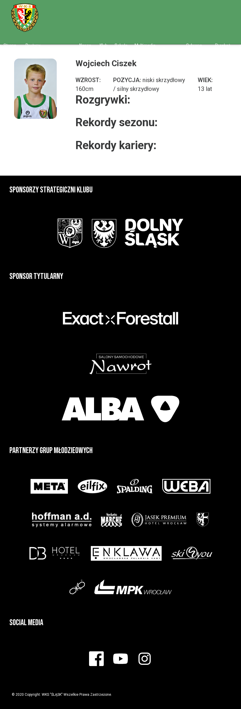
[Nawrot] (120, 363)
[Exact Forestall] (120, 318)
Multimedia (145, 45)
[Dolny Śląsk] (137, 233)
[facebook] (205, 9)
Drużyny (33, 45)
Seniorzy (171, 48)
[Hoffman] (61, 520)
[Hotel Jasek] (159, 520)
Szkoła (121, 45)
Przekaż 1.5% (222, 48)
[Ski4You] (191, 553)
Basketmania (60, 48)
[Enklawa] (126, 553)
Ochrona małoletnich (197, 48)
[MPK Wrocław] (133, 587)
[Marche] (111, 520)
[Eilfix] (92, 486)
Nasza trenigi (85, 48)
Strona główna (10, 48)
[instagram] (230, 9)
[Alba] (120, 409)
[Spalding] (135, 486)
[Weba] (186, 486)
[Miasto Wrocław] (70, 233)
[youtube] (217, 9)
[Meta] (49, 486)
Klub (104, 45)
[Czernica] (203, 520)
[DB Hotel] (55, 553)
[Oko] (77, 587)
